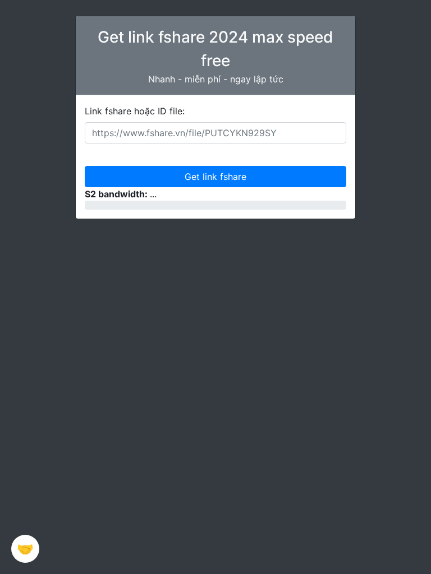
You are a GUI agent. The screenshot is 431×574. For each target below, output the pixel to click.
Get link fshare (215, 176)
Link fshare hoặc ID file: (135, 111)
